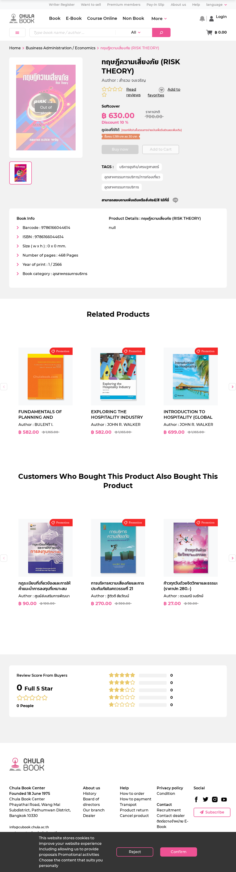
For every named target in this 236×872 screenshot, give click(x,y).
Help (124, 788)
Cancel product (134, 815)
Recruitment (169, 810)
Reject (135, 852)
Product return (134, 810)
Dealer (89, 815)
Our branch (94, 810)
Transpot (128, 804)
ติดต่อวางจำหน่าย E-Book (172, 824)
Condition (166, 793)
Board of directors (91, 802)
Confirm (178, 852)
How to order (132, 793)
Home (15, 48)
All (133, 32)
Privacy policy (170, 788)
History (89, 793)
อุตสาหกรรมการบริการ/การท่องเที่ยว (132, 177)
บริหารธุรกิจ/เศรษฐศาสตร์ (139, 167)
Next (232, 386)
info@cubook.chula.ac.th (29, 827)
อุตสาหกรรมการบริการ (121, 187)
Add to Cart (161, 149)
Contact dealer (171, 815)
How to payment (135, 799)
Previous (3, 386)
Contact (164, 804)
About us (91, 788)
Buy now (120, 149)
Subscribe (214, 812)
